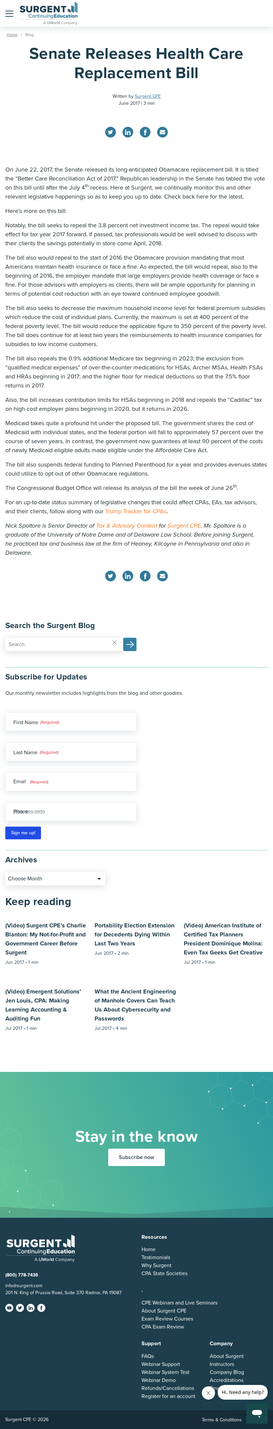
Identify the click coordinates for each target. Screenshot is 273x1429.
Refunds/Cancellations (167, 1388)
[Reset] (114, 642)
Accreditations (226, 1380)
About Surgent (227, 1356)
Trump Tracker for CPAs (135, 511)
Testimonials (155, 1257)
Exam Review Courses (167, 1319)
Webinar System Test (165, 1372)
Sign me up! (23, 833)
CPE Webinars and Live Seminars (179, 1303)
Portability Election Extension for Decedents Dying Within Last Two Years (134, 934)
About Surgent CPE (163, 1311)
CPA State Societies (164, 1273)
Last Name (25, 752)
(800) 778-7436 (21, 1275)
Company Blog (227, 1372)
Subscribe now (136, 1157)
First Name (25, 722)
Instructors (222, 1364)
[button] (9, 13)
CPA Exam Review (162, 1327)
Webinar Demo (158, 1380)
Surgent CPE (148, 96)
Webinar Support (160, 1364)
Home (148, 1249)
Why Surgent (156, 1265)
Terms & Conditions (222, 1420)
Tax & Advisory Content (126, 525)
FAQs (147, 1356)
